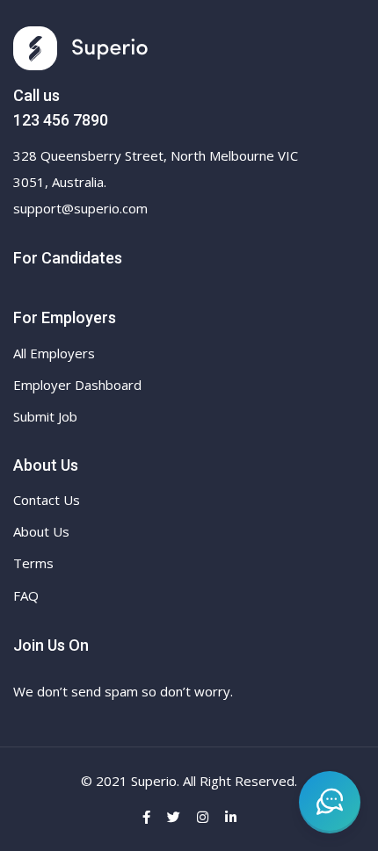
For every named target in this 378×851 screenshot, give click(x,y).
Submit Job (45, 416)
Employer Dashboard (77, 384)
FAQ (26, 595)
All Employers (54, 353)
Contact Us (46, 499)
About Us (41, 531)
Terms (33, 563)
